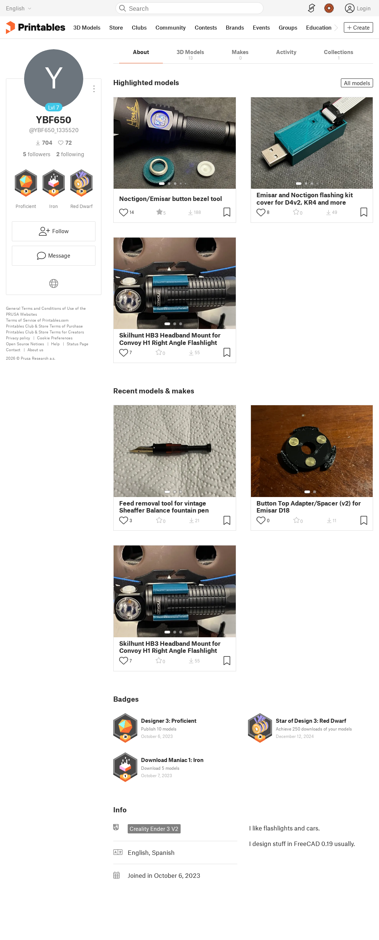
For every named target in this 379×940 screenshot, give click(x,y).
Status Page (77, 343)
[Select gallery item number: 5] (186, 183)
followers (36, 154)
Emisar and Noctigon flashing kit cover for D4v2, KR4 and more (304, 198)
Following (70, 154)
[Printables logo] (35, 27)
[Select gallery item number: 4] (181, 183)
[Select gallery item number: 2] (169, 183)
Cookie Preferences (55, 337)
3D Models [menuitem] (86, 27)
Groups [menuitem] (288, 27)
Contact (13, 349)
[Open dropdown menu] (94, 85)
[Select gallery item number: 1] (162, 183)
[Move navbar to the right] (336, 27)
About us (35, 349)
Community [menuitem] (170, 27)
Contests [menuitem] (206, 27)
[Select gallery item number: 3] (175, 183)
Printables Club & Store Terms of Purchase (44, 325)
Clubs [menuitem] (139, 27)
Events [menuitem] (261, 27)
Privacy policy (18, 337)
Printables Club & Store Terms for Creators (45, 331)
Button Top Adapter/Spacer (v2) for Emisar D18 (308, 507)
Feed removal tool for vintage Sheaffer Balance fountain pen (164, 507)
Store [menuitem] (116, 27)
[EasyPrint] (311, 8)
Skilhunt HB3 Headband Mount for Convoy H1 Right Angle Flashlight (170, 339)
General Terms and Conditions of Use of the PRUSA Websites (46, 311)
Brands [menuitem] (235, 27)
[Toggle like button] (123, 212)
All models (357, 83)
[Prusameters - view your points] (329, 8)
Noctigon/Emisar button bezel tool (170, 198)
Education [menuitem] (319, 27)
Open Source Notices (25, 343)
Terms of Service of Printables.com (37, 320)
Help (55, 343)
